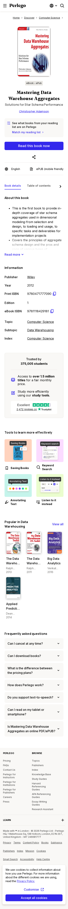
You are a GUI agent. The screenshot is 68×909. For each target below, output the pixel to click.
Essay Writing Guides (39, 803)
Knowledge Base (41, 774)
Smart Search (10, 859)
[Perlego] (17, 6)
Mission (30, 850)
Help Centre (43, 861)
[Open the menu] (5, 6)
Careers (7, 797)
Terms (17, 842)
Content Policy (31, 844)
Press (6, 801)
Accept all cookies (34, 898)
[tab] (13, 186)
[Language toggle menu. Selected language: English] (53, 5)
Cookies (41, 850)
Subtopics (56, 842)
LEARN (7, 820)
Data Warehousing (40, 330)
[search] (62, 6)
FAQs (6, 765)
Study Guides (39, 778)
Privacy (7, 842)
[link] (13, 552)
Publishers (38, 765)
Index (35, 769)
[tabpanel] (34, 267)
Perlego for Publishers (9, 791)
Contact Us (9, 769)
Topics (36, 760)
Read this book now (34, 146)
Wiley (31, 277)
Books (45, 842)
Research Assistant (42, 809)
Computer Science (40, 322)
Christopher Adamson (34, 111)
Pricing (7, 760)
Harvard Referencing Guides (39, 786)
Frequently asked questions (26, 634)
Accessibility (27, 861)
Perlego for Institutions (9, 783)
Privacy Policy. (26, 881)
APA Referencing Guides (41, 796)
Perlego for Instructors (9, 776)
